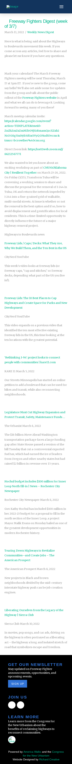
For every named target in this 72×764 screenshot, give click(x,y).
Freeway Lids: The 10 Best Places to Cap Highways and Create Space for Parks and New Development (35, 302)
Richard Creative (49, 759)
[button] (61, 7)
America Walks (32, 751)
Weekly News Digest (40, 32)
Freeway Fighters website (39, 97)
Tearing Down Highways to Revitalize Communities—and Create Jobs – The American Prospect (29, 555)
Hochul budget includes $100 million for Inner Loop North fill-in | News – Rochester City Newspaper (35, 486)
